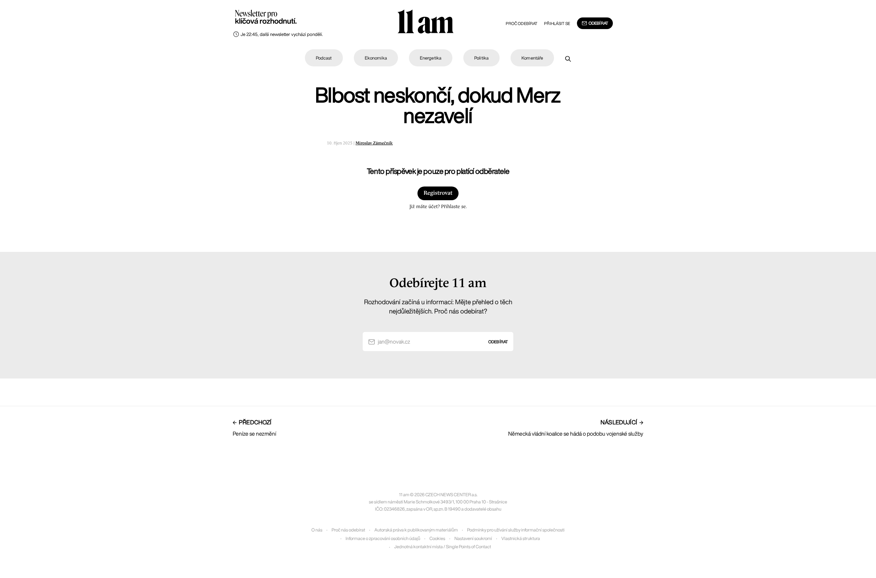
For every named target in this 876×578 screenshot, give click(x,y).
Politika (481, 58)
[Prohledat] (568, 59)
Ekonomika (376, 58)
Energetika (430, 58)
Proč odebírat (522, 23)
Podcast (324, 58)
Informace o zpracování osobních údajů (383, 538)
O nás (316, 530)
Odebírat (598, 23)
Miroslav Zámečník (374, 143)
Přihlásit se (557, 23)
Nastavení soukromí (473, 538)
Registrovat (438, 193)
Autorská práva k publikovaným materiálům (416, 530)
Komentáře (532, 58)
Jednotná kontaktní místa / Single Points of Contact (442, 546)
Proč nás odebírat (348, 530)
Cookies (437, 538)
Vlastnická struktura (520, 538)
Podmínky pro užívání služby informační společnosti (516, 530)
